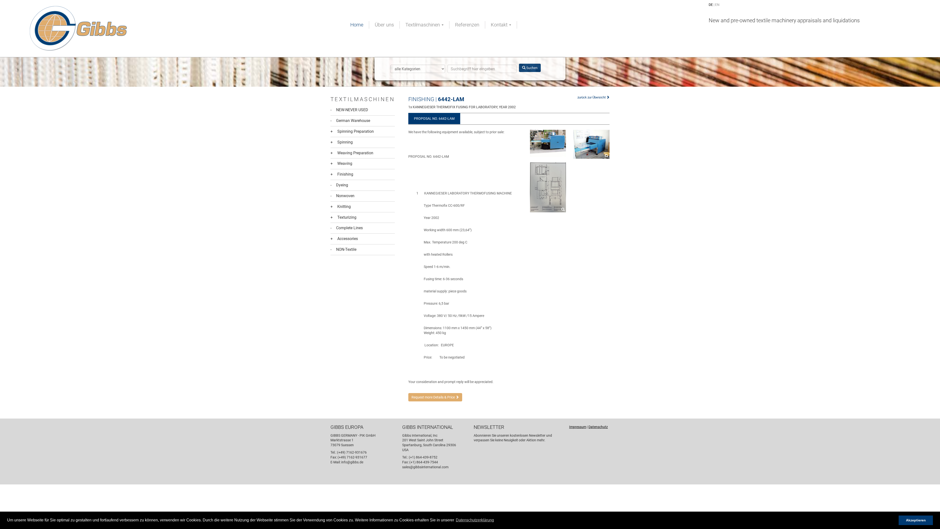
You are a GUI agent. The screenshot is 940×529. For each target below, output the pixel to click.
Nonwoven (342, 195)
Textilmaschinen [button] (423, 25)
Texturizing (343, 217)
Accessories (344, 238)
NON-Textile (343, 249)
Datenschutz (598, 427)
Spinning (341, 142)
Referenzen (467, 25)
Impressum (577, 427)
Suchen (532, 68)
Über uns (384, 25)
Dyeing (339, 185)
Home (356, 25)
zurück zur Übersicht (591, 97)
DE (711, 5)
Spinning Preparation (352, 131)
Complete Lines (346, 228)
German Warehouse (350, 120)
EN (717, 5)
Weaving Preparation (351, 153)
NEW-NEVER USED (349, 110)
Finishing (341, 174)
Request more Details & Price (433, 397)
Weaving (341, 163)
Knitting (340, 206)
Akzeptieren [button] (916, 520)
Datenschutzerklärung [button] (475, 520)
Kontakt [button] (500, 25)
